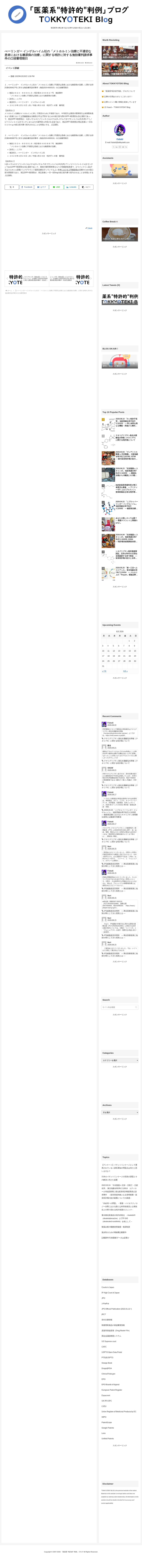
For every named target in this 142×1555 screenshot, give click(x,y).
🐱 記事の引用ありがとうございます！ (117, 96)
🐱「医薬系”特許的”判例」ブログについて (118, 91)
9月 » (125, 671)
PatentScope (107, 1422)
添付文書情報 (107, 1320)
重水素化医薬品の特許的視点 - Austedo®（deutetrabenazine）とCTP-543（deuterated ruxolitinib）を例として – (118, 1218)
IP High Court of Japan (110, 1293)
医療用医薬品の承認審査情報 (113, 1325)
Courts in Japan (108, 1287)
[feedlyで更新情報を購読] (123, 146)
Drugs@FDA (107, 1368)
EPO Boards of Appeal (110, 1384)
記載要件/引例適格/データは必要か (115, 1238)
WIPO (104, 1417)
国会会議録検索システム (111, 1336)
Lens (104, 1433)
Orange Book (107, 1363)
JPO (103, 1298)
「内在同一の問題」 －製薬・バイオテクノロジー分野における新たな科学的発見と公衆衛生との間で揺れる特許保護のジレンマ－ (120, 1206)
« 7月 (104, 671)
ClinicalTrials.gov (108, 1374)
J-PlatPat (105, 1304)
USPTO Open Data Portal (112, 1352)
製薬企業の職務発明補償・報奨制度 (116, 1227)
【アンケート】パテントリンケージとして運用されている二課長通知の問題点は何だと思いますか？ (119, 1168)
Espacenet (106, 1395)
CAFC (104, 1347)
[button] (86, 187)
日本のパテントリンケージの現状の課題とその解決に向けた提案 (119, 1178)
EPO (103, 1379)
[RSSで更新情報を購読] (126, 146)
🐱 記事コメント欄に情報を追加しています (119, 102)
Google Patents (108, 1428)
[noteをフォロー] (119, 146)
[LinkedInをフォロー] (116, 146)
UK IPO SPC (107, 1401)
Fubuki (120, 139)
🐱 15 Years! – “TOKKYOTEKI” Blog (116, 107)
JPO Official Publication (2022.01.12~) (117, 1309)
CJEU (104, 1406)
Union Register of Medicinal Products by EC (119, 1412)
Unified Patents (108, 1439)
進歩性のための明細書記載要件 (114, 1232)
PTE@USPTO (107, 1357)
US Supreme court (109, 1341)
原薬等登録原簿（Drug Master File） (116, 1331)
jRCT (104, 1314)
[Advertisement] (49, 42)
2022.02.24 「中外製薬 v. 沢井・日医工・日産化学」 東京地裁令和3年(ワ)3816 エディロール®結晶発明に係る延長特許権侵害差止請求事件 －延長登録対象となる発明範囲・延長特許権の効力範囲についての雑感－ (120, 1191)
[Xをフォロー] (113, 146)
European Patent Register (112, 1390)
